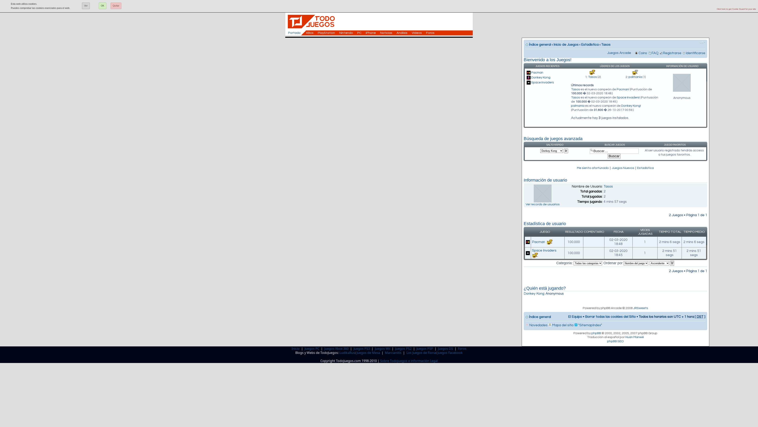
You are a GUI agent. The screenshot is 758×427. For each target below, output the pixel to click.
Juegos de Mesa (368, 353)
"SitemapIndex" (589, 325)
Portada (294, 32)
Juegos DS (445, 348)
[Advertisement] (381, 47)
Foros (430, 32)
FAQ (655, 53)
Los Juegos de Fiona (421, 353)
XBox (309, 32)
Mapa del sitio (562, 325)
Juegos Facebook (450, 353)
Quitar (116, 5)
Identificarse (695, 53)
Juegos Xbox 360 (336, 348)
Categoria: (565, 263)
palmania (635, 76)
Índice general (540, 44)
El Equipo (575, 317)
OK (102, 5)
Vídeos (417, 32)
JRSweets (640, 308)
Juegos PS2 (403, 348)
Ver (86, 5)
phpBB (596, 333)
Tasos (606, 44)
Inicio (296, 348)
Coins (643, 53)
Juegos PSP (425, 348)
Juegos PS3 (362, 348)
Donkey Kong (540, 77)
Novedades (538, 325)
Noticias (386, 32)
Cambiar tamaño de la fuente (702, 42)
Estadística (590, 44)
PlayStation (326, 32)
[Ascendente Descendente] (662, 263)
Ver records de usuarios (543, 204)
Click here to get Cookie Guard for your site (736, 9)
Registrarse (672, 53)
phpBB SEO (615, 341)
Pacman (537, 72)
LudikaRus (347, 353)
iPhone (371, 32)
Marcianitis (393, 353)
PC (359, 32)
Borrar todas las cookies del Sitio (610, 317)
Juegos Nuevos (623, 168)
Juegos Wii (382, 348)
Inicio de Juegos (566, 44)
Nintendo (346, 32)
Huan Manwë (634, 337)
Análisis (402, 32)
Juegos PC (312, 348)
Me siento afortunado (593, 168)
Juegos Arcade (619, 53)
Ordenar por (613, 263)
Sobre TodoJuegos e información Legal (409, 361)
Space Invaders (542, 82)
